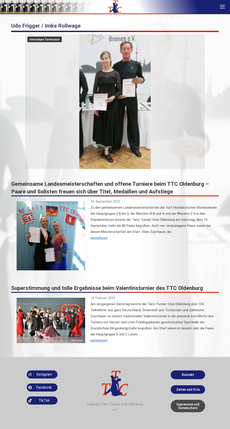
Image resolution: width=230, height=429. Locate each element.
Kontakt (188, 374)
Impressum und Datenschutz (188, 406)
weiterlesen (99, 238)
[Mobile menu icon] (222, 7)
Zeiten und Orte (188, 389)
